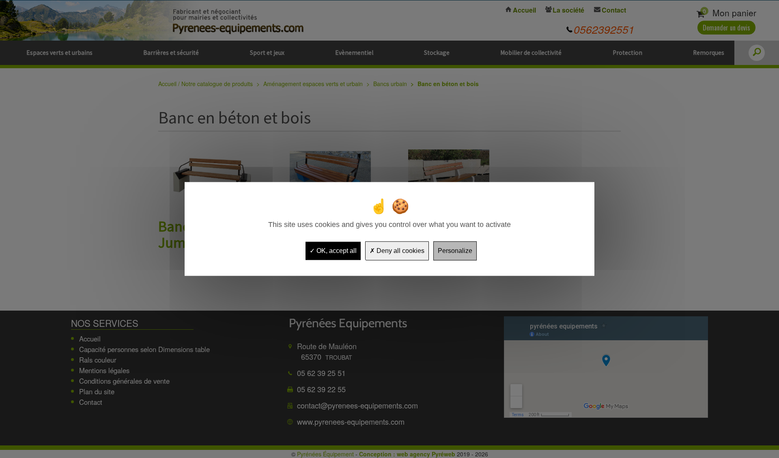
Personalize (455, 250)
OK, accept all (336, 250)
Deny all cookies (399, 250)
